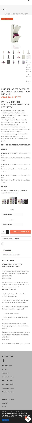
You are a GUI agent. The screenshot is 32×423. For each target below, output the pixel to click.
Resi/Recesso (6, 407)
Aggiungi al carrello (21, 231)
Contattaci (5, 373)
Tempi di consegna (7, 392)
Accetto (5, 420)
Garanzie (4, 403)
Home (5, 13)
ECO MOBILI (16, 238)
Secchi (12, 210)
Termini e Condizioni (8, 377)
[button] (27, 24)
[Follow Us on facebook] (3, 360)
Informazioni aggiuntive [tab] (11, 255)
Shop (9, 13)
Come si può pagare (8, 388)
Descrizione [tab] (7, 250)
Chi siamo (5, 369)
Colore (12, 220)
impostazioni (21, 417)
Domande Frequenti (8, 384)
